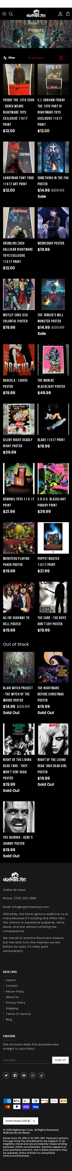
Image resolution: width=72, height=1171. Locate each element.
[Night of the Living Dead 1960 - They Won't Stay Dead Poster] (19, 739)
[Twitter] (6, 1075)
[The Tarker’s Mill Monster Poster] (53, 294)
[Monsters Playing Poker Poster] (19, 538)
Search (11, 980)
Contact (12, 986)
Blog (9, 1019)
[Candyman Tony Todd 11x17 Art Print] (19, 157)
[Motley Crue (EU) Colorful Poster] (19, 294)
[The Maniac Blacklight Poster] (53, 360)
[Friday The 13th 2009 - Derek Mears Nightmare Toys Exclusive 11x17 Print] (19, 79)
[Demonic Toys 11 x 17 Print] (19, 478)
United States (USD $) (18, 1120)
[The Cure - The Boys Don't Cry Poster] (53, 597)
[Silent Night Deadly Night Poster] (19, 419)
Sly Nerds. (24, 1132)
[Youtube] (24, 1075)
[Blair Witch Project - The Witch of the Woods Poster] (19, 667)
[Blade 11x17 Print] (53, 419)
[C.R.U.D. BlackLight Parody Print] (53, 478)
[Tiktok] (41, 1075)
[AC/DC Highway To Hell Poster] (19, 597)
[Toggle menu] (4, 14)
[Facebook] (15, 1075)
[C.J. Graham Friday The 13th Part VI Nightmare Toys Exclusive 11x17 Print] (53, 79)
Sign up (60, 1060)
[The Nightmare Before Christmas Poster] (53, 667)
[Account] (59, 14)
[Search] (12, 14)
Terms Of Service (18, 1014)
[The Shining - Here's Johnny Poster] (19, 817)
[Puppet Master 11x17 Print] (53, 538)
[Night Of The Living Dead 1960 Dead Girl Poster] (53, 739)
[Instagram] (33, 1075)
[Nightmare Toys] (36, 14)
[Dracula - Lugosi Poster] (19, 360)
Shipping (12, 1008)
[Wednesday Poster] (53, 223)
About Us (12, 997)
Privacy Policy (15, 1003)
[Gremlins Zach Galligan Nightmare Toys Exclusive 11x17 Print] (19, 223)
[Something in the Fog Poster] (53, 157)
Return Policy (15, 991)
